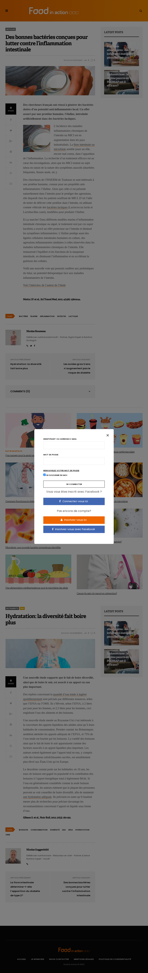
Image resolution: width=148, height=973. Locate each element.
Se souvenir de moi (56, 475)
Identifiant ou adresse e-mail (60, 439)
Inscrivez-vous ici (75, 520)
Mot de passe (50, 455)
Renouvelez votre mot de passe (61, 470)
